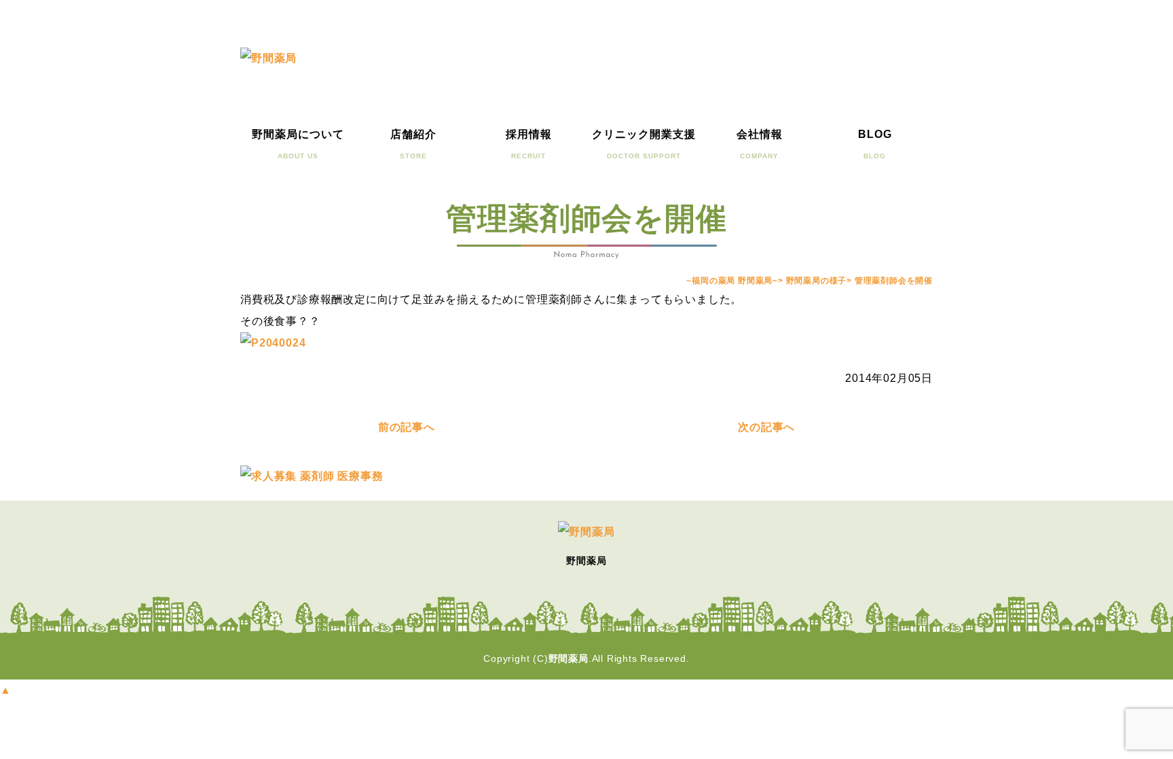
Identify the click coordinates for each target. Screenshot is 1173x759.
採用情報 (529, 144)
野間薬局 (568, 658)
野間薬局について (298, 144)
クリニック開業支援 (644, 144)
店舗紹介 (413, 144)
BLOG (875, 144)
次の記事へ (766, 427)
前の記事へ (406, 427)
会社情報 (760, 144)
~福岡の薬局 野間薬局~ (732, 280)
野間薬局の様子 (816, 280)
